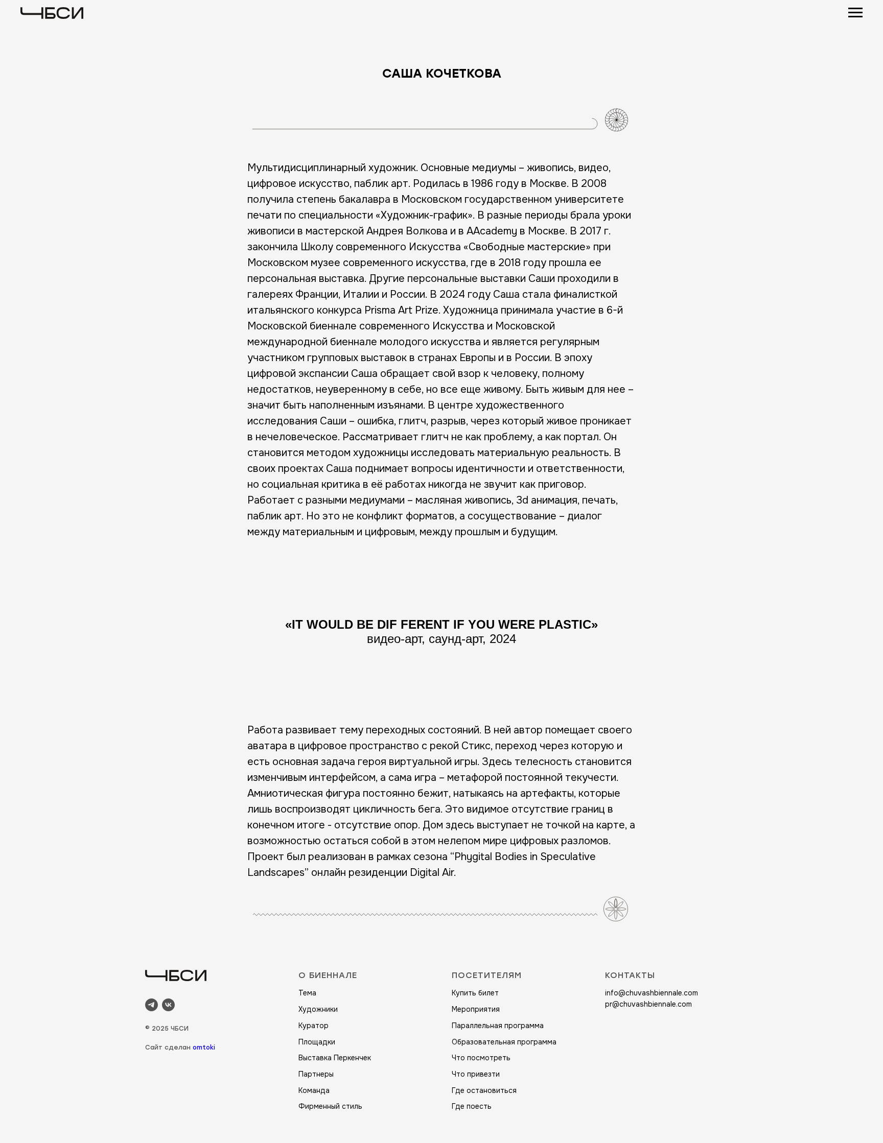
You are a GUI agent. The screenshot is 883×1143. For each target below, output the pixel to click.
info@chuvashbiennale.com (651, 992)
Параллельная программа (498, 1025)
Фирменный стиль (330, 1106)
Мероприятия (476, 1009)
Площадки (316, 1041)
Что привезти (476, 1074)
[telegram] (151, 1004)
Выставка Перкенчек (334, 1057)
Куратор (313, 1025)
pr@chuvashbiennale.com (648, 1004)
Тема (307, 992)
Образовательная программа (504, 1041)
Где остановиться (484, 1090)
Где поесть (472, 1106)
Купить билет (475, 992)
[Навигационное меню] (855, 13)
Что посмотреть (481, 1057)
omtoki (204, 1047)
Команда (314, 1090)
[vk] (168, 1004)
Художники (318, 1009)
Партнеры (316, 1074)
